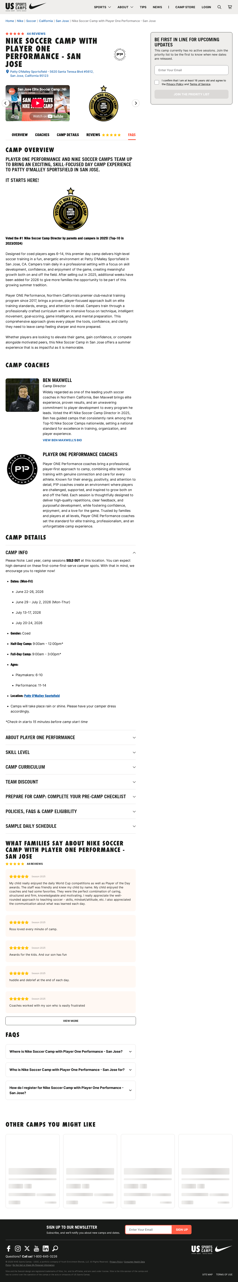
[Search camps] (55, 1249)
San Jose (62, 21)
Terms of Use (224, 1274)
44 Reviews (36, 33)
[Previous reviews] (5, 103)
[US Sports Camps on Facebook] (9, 1249)
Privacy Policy (175, 84)
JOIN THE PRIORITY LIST (192, 94)
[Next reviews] (135, 103)
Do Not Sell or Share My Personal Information (33, 1265)
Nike (20, 21)
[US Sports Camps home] (26, 7)
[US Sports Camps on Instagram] (18, 1249)
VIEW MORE (70, 1020)
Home (10, 21)
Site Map (207, 1274)
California (46, 21)
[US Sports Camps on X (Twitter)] (27, 1249)
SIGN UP (182, 1229)
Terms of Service (200, 84)
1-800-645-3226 (45, 1256)
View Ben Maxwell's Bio (62, 440)
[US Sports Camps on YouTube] (36, 1249)
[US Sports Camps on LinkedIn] (46, 1249)
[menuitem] (102, 7)
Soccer (31, 21)
